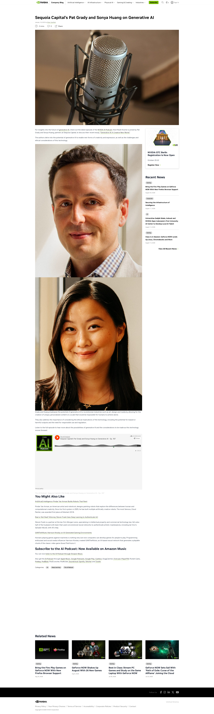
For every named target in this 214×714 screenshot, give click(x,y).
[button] (153, 2)
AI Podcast (49, 559)
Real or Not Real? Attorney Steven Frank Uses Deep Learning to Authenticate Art (66, 517)
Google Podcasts (77, 559)
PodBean (45, 562)
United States (172, 702)
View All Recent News (167, 249)
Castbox (98, 559)
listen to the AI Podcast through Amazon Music (64, 554)
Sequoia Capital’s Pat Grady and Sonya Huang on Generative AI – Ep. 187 (76, 493)
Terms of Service (74, 706)
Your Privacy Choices (56, 706)
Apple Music (65, 559)
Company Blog (57, 2)
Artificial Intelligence (76, 2)
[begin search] (162, 2)
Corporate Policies (103, 706)
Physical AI (109, 2)
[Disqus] (107, 600)
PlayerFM (125, 559)
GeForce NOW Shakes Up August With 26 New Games (87, 669)
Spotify (82, 562)
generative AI (64, 130)
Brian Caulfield (51, 22)
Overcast (117, 559)
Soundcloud (73, 562)
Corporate (150, 198)
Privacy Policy (40, 706)
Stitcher (88, 562)
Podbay (38, 562)
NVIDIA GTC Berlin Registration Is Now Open (161, 154)
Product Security (120, 706)
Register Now (153, 165)
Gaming (149, 183)
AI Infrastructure (94, 2)
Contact (132, 706)
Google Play (90, 559)
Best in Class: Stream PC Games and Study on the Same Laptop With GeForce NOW (125, 670)
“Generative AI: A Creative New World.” (115, 132)
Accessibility (88, 706)
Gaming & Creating (124, 2)
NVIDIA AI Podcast (105, 130)
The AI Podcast (41, 493)
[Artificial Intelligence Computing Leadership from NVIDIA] (42, 2)
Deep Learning (56, 567)
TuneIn (98, 562)
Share (60, 26)
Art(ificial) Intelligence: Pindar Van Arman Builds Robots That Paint (61, 501)
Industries (140, 2)
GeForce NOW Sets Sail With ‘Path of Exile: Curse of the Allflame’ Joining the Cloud (160, 670)
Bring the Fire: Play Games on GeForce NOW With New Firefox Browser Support (50, 670)
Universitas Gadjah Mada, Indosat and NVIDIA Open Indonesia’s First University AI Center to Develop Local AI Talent (161, 221)
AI (147, 214)
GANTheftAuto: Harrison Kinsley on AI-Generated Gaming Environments (63, 533)
